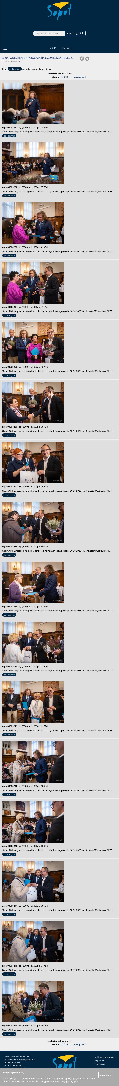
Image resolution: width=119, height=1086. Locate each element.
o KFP (53, 48)
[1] (62, 77)
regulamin (99, 1060)
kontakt (66, 48)
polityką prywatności (76, 1078)
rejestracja (100, 1064)
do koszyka (14, 69)
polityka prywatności (104, 1057)
